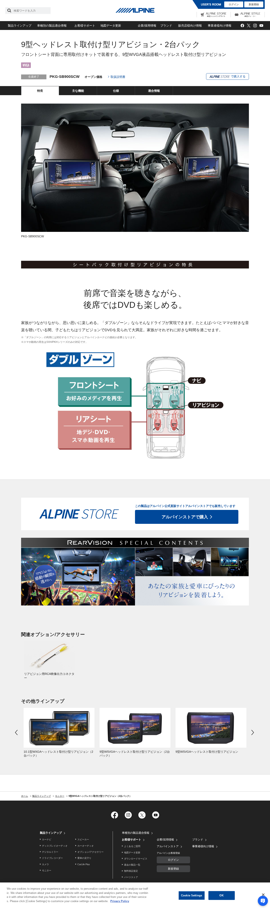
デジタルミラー (50, 852)
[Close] (263, 894)
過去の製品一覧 (132, 864)
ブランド (166, 25)
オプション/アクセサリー (90, 852)
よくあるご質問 (132, 846)
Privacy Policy (119, 901)
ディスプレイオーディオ (55, 845)
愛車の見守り (84, 858)
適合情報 (154, 90)
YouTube (261, 25)
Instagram (255, 25)
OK (221, 895)
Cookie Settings (191, 895)
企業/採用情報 (147, 25)
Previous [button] (17, 732)
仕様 (116, 90)
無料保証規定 (131, 871)
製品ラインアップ (19, 25)
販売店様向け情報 (190, 25)
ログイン (234, 4)
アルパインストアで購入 (185, 517)
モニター (46, 870)
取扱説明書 (118, 76)
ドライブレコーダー (52, 858)
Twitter (248, 25)
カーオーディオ (85, 845)
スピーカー (83, 839)
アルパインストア (168, 846)
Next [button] (253, 732)
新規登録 (254, 4)
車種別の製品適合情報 (52, 25)
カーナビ (46, 839)
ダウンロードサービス (135, 858)
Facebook (242, 25)
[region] (135, 895)
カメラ (45, 864)
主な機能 (78, 90)
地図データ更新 (110, 25)
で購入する (238, 76)
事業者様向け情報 (219, 25)
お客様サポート (84, 25)
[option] (49, 660)
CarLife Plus (83, 864)
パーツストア (131, 877)
